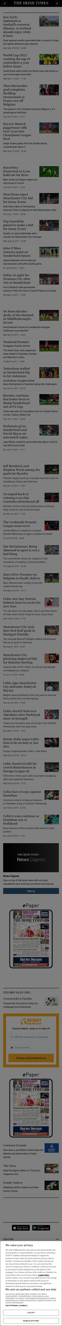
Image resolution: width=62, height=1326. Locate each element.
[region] (31, 1283)
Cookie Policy (43, 1275)
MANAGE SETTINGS (31, 1321)
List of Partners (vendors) (16, 1305)
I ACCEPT (31, 1313)
